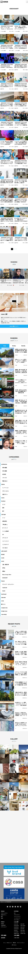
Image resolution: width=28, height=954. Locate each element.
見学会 (3, 567)
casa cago (23, 930)
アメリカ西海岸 (5, 531)
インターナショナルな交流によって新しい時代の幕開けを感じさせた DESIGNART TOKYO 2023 (21, 143)
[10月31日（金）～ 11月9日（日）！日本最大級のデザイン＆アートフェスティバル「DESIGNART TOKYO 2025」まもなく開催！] (21, 20)
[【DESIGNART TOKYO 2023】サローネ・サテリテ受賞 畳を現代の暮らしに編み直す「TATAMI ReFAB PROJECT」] (21, 174)
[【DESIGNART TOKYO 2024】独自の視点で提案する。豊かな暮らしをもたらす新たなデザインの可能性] (21, 58)
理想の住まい (5, 481)
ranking (14, 263)
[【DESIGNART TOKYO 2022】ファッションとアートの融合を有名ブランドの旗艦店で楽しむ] (7, 231)
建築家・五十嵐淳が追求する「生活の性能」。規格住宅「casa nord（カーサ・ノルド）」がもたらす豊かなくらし (21, 432)
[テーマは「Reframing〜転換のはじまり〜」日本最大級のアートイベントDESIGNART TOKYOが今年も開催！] (7, 135)
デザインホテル (5, 491)
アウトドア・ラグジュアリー (8, 584)
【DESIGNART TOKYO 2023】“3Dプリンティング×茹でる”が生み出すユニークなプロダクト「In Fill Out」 (7, 162)
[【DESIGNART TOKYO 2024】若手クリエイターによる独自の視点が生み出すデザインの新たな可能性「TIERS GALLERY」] (7, 97)
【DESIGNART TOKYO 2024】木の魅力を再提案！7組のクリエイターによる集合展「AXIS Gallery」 (21, 105)
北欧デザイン (5, 494)
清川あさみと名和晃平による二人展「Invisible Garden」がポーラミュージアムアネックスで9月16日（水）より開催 (21, 724)
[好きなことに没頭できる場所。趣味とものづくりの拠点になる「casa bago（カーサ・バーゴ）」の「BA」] (7, 635)
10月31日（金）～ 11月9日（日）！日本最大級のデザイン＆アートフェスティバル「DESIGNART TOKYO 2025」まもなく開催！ (21, 28)
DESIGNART (14, 9)
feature (3, 581)
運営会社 (14, 942)
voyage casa (4, 607)
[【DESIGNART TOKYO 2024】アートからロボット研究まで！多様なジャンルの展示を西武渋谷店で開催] (7, 116)
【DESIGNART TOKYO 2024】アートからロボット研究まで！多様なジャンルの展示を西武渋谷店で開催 (7, 124)
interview (3, 597)
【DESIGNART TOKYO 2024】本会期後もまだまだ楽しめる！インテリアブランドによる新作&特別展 (21, 85)
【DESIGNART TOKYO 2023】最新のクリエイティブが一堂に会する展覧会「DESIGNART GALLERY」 (21, 201)
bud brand (3, 594)
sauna (2, 497)
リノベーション (5, 487)
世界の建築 (4, 467)
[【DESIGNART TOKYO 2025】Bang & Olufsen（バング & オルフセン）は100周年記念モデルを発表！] (21, 39)
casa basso (16, 928)
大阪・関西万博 (5, 564)
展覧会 (2, 177)
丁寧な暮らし (5, 524)
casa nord (22, 927)
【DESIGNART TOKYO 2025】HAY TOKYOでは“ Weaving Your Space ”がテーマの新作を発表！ (7, 47)
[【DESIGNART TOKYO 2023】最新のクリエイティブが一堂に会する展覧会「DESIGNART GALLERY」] (21, 193)
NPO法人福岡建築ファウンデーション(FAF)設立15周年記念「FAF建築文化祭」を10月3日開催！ (21, 684)
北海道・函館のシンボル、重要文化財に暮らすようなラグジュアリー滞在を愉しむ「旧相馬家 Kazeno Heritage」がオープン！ (21, 422)
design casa (4, 611)
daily (4, 345)
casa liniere (16, 927)
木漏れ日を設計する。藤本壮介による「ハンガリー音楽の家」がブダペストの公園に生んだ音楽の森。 (21, 694)
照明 (3, 507)
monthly (23, 345)
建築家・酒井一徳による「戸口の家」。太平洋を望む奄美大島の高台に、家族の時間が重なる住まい (21, 402)
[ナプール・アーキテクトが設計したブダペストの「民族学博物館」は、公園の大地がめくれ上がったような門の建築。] (7, 675)
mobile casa (23, 933)
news (2, 600)
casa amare (16, 925)
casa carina (23, 925)
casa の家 (4, 314)
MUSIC (3, 554)
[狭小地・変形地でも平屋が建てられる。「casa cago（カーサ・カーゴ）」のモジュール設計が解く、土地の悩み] (7, 665)
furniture (2, 23)
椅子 (3, 511)
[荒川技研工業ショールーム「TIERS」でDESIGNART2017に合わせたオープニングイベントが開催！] (6, 274)
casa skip (22, 928)
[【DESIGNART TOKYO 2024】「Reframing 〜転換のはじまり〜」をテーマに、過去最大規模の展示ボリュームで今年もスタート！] (21, 116)
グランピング (5, 537)
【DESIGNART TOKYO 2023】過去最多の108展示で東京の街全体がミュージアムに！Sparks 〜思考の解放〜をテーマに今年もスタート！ (7, 220)
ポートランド (5, 527)
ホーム (4, 942)
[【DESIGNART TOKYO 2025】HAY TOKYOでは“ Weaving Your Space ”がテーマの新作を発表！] (7, 39)
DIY (3, 534)
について (14, 326)
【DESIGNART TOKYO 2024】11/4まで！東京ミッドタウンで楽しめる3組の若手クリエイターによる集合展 (7, 85)
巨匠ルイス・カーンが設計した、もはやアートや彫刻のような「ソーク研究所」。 (21, 361)
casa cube (16, 923)
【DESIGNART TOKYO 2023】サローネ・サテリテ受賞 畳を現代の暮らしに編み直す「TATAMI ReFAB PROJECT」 (21, 181)
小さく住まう (5, 547)
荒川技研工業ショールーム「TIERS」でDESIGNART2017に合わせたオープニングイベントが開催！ (6, 282)
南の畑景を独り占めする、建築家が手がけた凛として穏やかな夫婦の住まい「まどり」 (21, 412)
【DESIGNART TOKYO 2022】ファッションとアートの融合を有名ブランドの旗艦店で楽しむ (7, 239)
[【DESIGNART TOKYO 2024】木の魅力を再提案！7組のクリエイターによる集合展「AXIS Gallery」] (21, 97)
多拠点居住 (4, 521)
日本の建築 (4, 470)
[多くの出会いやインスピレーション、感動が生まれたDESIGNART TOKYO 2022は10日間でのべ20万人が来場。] (21, 212)
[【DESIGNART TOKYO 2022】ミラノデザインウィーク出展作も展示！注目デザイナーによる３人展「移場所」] (21, 231)
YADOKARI (4, 587)
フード (3, 517)
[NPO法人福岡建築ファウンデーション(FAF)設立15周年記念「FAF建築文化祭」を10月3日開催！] (7, 685)
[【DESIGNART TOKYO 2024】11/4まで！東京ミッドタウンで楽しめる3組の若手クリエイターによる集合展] (7, 77)
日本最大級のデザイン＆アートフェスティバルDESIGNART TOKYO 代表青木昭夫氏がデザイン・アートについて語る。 (18, 282)
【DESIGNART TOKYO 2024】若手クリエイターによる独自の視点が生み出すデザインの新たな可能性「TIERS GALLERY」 (7, 105)
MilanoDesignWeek (18, 234)
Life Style (3, 514)
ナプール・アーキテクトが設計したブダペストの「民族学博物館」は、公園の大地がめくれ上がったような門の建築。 (21, 673)
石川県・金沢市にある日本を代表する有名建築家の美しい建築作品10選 (21, 391)
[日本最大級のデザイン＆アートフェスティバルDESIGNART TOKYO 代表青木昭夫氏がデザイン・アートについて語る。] (18, 274)
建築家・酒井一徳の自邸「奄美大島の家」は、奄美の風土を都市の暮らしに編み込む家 (21, 371)
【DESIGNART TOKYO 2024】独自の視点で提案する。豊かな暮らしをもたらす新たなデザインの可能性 (21, 66)
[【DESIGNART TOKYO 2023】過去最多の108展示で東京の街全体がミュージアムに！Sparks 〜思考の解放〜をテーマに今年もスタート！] (7, 212)
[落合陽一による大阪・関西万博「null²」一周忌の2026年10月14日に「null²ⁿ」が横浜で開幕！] (7, 655)
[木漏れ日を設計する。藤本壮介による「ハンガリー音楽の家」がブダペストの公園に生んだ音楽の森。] (7, 696)
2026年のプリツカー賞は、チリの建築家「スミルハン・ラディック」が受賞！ (21, 442)
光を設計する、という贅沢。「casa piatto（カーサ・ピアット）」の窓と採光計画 (21, 704)
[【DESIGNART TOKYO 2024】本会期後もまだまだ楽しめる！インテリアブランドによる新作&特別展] (21, 77)
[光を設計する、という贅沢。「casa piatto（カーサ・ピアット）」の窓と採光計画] (7, 706)
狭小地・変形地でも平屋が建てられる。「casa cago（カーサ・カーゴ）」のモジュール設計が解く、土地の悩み (21, 663)
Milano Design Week (6, 574)
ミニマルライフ (5, 544)
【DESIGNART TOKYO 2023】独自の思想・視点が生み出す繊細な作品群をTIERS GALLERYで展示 (7, 181)
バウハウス (4, 477)
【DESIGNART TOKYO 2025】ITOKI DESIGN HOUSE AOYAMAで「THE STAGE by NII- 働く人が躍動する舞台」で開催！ (7, 66)
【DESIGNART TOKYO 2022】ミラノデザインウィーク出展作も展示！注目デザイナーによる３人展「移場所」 (21, 239)
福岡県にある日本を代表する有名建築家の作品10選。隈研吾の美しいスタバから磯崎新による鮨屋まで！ (21, 351)
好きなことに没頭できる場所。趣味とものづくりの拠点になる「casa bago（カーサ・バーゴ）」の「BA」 (21, 633)
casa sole (22, 923)
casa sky (15, 930)
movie (2, 557)
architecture (4, 464)
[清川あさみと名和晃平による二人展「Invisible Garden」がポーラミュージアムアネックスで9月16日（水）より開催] (7, 726)
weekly (14, 345)
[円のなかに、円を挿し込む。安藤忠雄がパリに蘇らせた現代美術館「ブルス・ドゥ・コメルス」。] (7, 716)
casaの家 (16, 921)
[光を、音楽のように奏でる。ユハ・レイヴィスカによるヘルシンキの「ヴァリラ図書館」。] (7, 645)
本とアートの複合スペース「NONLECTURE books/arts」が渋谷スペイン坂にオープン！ (21, 381)
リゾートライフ (5, 541)
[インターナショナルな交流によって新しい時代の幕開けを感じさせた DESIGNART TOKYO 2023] (21, 135)
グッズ (16, 42)
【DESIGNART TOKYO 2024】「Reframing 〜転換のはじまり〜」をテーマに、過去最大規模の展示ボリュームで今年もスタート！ (21, 124)
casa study (4, 614)
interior (2, 61)
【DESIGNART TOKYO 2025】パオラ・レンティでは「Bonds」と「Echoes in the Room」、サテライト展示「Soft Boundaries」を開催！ (7, 28)
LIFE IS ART (4, 551)
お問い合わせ (14, 944)
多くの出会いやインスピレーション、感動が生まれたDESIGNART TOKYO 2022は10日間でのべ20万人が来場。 (21, 220)
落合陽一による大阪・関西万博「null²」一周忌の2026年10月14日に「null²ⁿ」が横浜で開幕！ (21, 653)
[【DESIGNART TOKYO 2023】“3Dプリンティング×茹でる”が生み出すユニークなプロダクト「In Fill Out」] (7, 154)
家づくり (3, 604)
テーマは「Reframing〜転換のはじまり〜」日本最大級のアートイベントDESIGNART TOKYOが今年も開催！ (7, 143)
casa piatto (16, 931)
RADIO (3, 590)
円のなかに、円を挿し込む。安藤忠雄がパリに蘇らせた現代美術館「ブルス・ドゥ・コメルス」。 (21, 714)
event (2, 561)
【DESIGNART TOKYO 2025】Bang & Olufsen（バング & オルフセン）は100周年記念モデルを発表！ (21, 47)
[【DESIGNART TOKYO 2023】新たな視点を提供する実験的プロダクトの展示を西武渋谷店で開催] (7, 193)
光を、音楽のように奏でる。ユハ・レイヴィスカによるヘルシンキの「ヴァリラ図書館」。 (21, 643)
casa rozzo (23, 931)
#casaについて (9, 942)
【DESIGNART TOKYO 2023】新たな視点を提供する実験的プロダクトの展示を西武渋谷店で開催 (7, 201)
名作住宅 (4, 474)
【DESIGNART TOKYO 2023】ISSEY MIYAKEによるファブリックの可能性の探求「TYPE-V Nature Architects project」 (21, 162)
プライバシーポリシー (21, 942)
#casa (14, 948)
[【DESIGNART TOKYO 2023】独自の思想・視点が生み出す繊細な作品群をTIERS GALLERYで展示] (7, 174)
